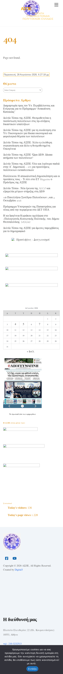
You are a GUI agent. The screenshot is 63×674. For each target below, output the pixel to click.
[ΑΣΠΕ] (12, 549)
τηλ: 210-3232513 (12, 643)
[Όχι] (58, 659)
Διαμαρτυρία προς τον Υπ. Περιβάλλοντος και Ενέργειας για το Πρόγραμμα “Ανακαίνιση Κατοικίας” (28, 108)
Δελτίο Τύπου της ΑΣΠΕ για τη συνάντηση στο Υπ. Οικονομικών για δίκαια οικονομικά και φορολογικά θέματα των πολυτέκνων (29, 133)
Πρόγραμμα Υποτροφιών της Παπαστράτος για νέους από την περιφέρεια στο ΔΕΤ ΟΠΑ (29, 208)
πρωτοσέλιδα (17, 414)
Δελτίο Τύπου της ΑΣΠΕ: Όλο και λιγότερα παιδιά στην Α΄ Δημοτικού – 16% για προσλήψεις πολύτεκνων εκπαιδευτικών (31, 167)
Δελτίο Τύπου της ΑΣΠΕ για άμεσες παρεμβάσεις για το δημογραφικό (31, 229)
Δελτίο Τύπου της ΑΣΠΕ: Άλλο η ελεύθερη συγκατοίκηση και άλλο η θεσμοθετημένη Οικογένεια (27, 145)
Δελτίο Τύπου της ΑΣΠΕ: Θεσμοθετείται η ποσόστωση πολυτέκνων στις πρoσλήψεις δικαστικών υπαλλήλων (27, 121)
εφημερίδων (31, 414)
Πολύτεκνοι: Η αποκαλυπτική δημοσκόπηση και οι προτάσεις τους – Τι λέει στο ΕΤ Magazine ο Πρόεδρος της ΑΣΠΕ (31, 179)
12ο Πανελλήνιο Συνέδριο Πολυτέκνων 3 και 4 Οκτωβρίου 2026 (29, 199)
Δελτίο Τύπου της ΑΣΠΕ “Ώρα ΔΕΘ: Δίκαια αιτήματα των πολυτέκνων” (27, 156)
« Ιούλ (30, 351)
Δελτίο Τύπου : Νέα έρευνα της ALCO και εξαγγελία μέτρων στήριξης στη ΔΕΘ (26, 190)
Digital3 (19, 569)
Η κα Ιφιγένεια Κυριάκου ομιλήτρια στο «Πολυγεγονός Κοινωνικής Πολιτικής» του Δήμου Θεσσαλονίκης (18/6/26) (31, 219)
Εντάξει (32, 668)
